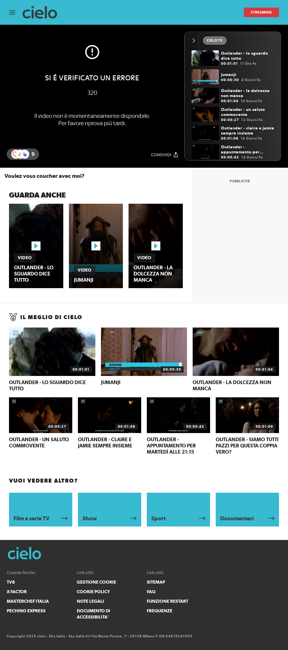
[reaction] (24, 154)
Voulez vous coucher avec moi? (44, 175)
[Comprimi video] (195, 40)
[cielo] (42, 12)
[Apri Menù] (15, 12)
